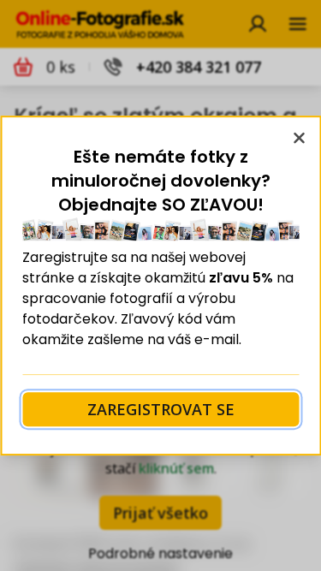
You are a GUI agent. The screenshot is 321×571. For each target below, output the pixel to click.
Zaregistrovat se (161, 409)
